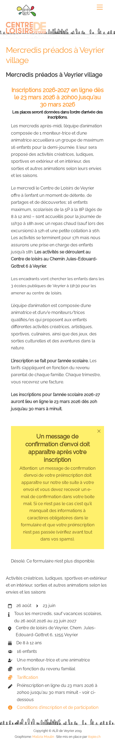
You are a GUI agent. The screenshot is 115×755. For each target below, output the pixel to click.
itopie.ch (94, 737)
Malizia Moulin (43, 737)
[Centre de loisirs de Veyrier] (26, 31)
